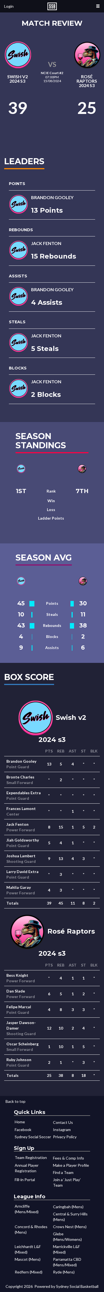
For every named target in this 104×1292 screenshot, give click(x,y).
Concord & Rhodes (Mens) (31, 1229)
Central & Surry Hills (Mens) (70, 1217)
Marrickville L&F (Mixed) (66, 1249)
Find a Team (63, 1172)
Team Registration (31, 1157)
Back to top (16, 1101)
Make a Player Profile (71, 1165)
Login (9, 6)
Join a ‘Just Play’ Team (67, 1182)
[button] (98, 6)
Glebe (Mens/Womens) (67, 1236)
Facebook (23, 1129)
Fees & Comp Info (68, 1158)
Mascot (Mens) (27, 1259)
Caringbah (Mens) (68, 1206)
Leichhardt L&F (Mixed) (28, 1249)
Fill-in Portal (25, 1179)
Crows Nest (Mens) (70, 1226)
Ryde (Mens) (64, 1272)
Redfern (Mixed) (28, 1272)
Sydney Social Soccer (33, 1136)
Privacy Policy (65, 1136)
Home (20, 1121)
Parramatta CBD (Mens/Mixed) (67, 1262)
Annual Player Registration (27, 1168)
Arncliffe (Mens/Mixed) (27, 1209)
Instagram (62, 1129)
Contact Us (63, 1122)
